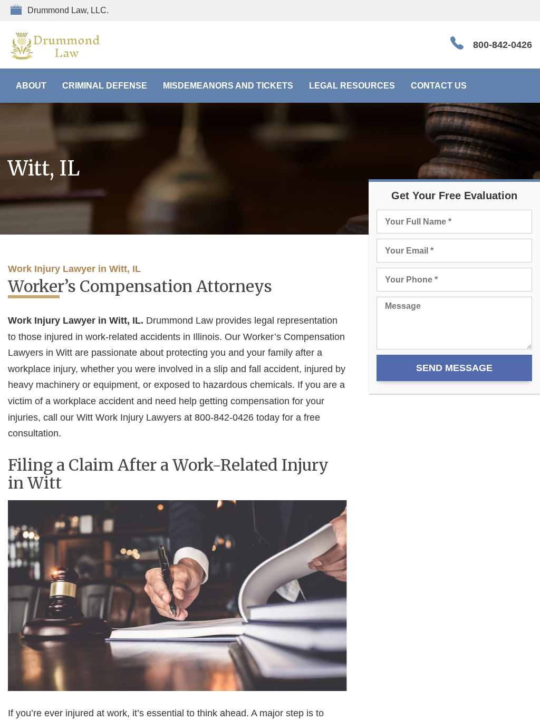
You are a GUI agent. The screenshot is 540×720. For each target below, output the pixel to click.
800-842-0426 (502, 45)
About (31, 85)
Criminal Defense (104, 85)
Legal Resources (352, 85)
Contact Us (439, 85)
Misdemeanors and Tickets (228, 85)
